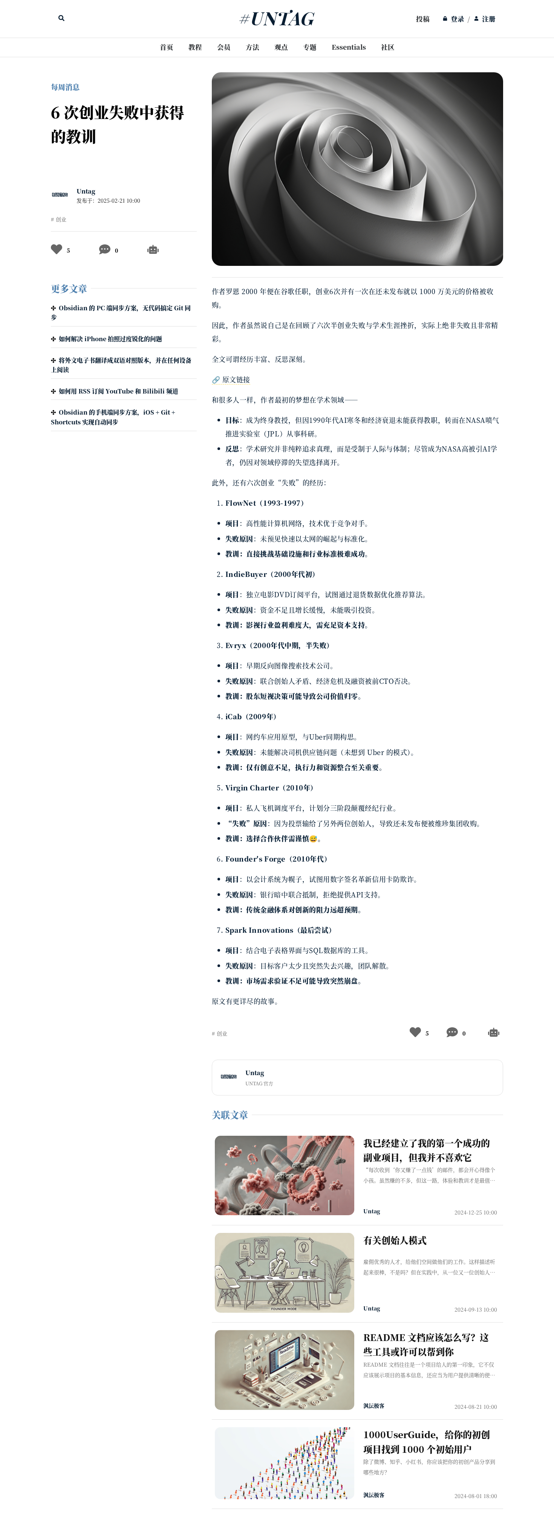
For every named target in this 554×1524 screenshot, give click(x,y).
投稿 (423, 18)
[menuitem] (423, 19)
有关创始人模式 (395, 1239)
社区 (388, 47)
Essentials (349, 47)
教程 (195, 47)
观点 (281, 47)
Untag (86, 191)
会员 (224, 47)
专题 (310, 47)
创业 (61, 219)
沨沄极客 (373, 1405)
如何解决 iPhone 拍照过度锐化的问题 (110, 338)
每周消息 (65, 87)
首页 (166, 47)
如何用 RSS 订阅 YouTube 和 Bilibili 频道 (118, 391)
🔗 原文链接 (231, 379)
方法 (252, 47)
